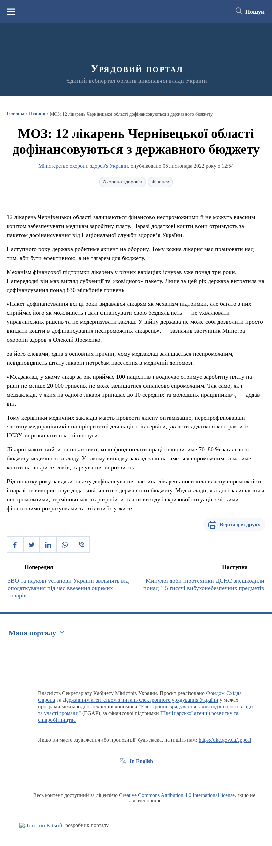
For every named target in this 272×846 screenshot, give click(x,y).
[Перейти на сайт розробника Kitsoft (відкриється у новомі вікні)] (41, 825)
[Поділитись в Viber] (81, 544)
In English (141, 761)
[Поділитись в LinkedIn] (48, 544)
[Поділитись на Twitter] (31, 544)
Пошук (254, 11)
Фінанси (160, 181)
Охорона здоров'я (122, 181)
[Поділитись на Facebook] (15, 544)
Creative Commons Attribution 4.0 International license (177, 795)
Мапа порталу (32, 633)
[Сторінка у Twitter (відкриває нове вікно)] (135, 776)
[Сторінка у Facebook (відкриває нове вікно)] (123, 776)
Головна (15, 113)
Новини (37, 113)
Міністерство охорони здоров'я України (83, 166)
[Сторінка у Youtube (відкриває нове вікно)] (148, 776)
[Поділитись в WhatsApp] (65, 544)
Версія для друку (240, 524)
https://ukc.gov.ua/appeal (225, 740)
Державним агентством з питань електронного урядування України (140, 700)
